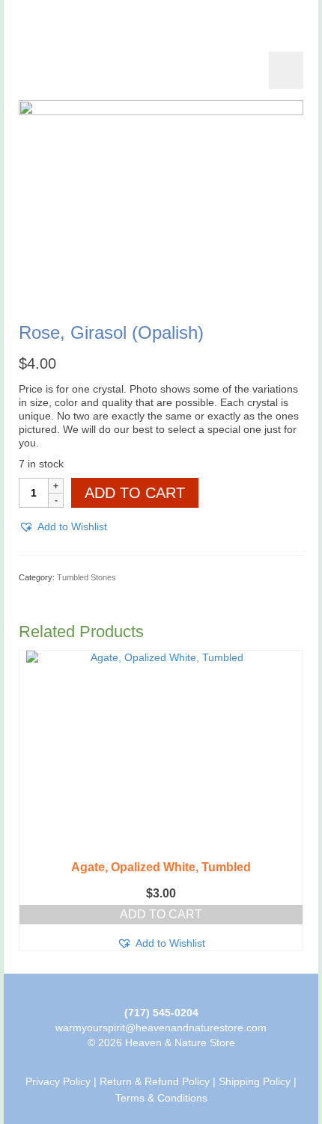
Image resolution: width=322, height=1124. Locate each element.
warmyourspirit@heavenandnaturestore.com (161, 1028)
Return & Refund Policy (155, 1081)
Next (290, 801)
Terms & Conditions (161, 1098)
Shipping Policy (255, 1081)
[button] (63, 526)
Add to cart (135, 493)
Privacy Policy (58, 1081)
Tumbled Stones (86, 577)
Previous (32, 801)
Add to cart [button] (161, 914)
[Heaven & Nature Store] (161, 22)
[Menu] (286, 70)
